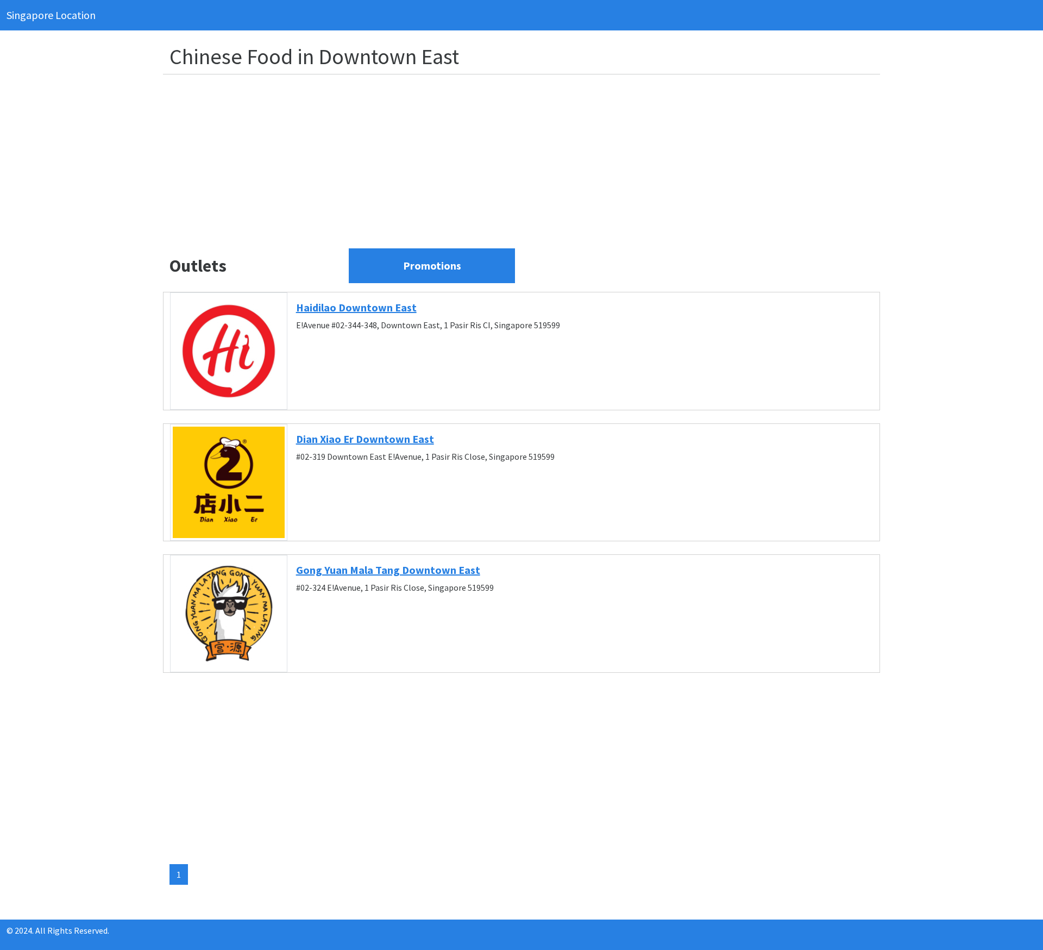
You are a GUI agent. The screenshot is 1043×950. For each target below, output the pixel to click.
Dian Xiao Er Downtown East (365, 439)
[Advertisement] (495, 159)
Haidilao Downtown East (356, 307)
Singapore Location (51, 15)
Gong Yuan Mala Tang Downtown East (388, 570)
